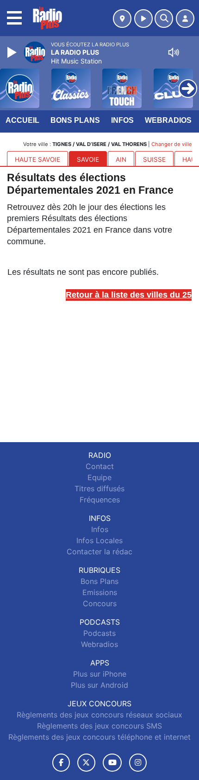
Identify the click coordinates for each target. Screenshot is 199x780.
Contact (100, 466)
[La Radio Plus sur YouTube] (112, 763)
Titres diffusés (99, 488)
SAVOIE (88, 159)
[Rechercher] (164, 18)
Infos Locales (99, 540)
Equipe (99, 477)
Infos (122, 120)
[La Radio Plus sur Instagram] (138, 763)
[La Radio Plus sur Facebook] (61, 763)
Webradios (168, 120)
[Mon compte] (185, 18)
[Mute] (173, 52)
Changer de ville (171, 144)
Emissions (99, 592)
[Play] (13, 52)
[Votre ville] (122, 18)
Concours (100, 603)
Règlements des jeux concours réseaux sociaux (99, 714)
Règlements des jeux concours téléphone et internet (99, 737)
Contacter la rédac (99, 551)
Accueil (22, 120)
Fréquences (100, 499)
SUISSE (154, 159)
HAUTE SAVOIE (37, 159)
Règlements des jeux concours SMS (99, 725)
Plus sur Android (99, 685)
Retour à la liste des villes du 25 (129, 294)
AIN (121, 159)
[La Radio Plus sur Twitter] (86, 763)
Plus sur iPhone (99, 674)
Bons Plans (75, 120)
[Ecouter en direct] (143, 18)
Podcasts (99, 633)
